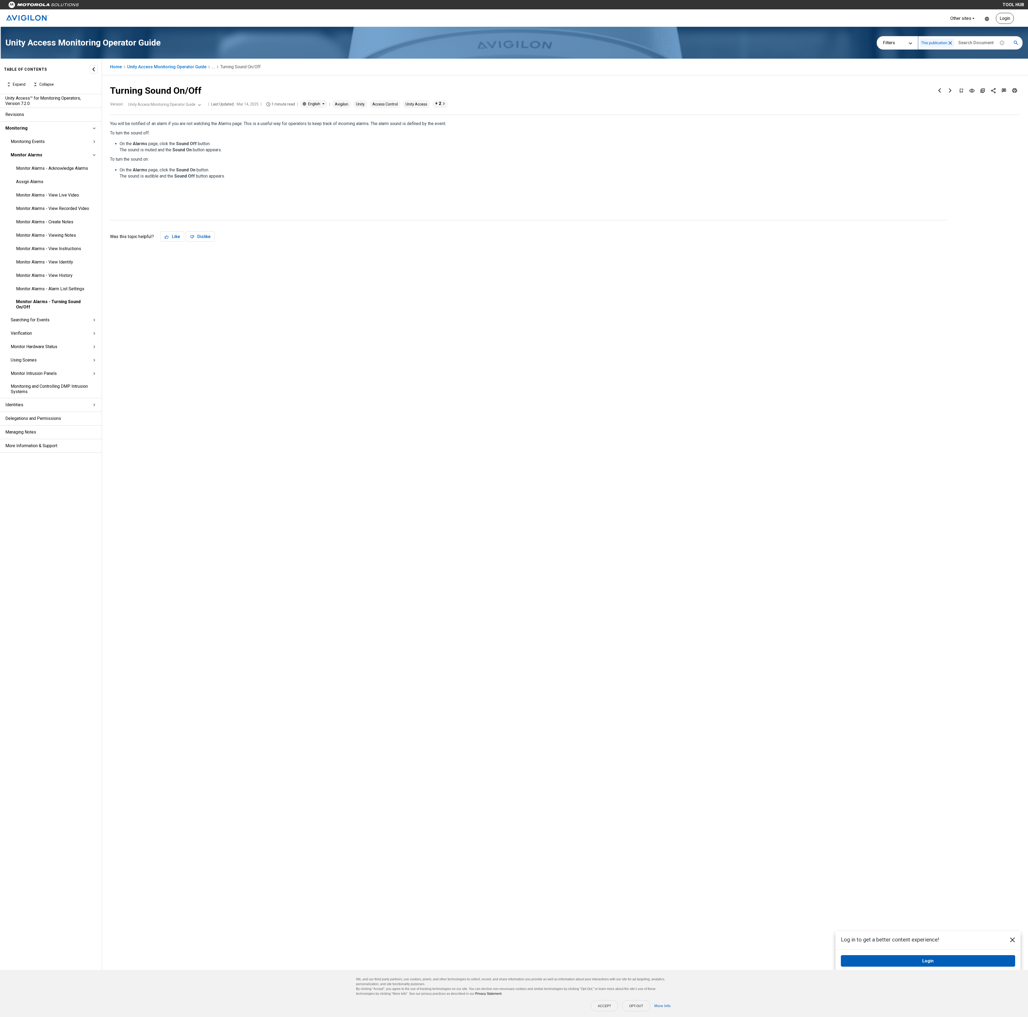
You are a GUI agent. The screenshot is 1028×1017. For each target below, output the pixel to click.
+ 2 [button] (438, 103)
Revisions (14, 114)
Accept (604, 1006)
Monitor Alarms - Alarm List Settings (50, 288)
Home (116, 67)
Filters (889, 42)
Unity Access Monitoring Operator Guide (166, 67)
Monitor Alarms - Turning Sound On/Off (48, 304)
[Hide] (94, 69)
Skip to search (140, 6)
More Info (662, 1006)
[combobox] (163, 104)
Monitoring (16, 128)
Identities (14, 404)
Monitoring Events (28, 141)
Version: (117, 104)
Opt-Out (636, 1006)
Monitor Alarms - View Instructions (48, 248)
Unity (360, 104)
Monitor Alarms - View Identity (44, 262)
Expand (19, 84)
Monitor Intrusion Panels (34, 373)
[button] (950, 43)
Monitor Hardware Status (34, 346)
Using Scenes (24, 360)
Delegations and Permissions (33, 418)
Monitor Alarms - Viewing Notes (46, 235)
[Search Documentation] (1016, 43)
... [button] (213, 67)
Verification (21, 333)
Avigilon (341, 104)
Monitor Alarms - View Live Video (47, 195)
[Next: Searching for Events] (950, 90)
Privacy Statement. (488, 994)
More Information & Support (31, 445)
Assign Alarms (29, 181)
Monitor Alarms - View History (44, 275)
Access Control (385, 104)
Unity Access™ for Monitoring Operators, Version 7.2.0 (43, 101)
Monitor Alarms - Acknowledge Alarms (52, 168)
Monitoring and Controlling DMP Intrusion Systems (49, 389)
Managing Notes (20, 432)
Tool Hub (1013, 4)
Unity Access (416, 104)
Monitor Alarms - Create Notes (44, 221)
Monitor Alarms (26, 154)
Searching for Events (30, 319)
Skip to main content (102, 6)
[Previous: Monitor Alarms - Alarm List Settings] (940, 90)
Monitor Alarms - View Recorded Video (52, 208)
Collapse (46, 84)
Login (1005, 18)
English (987, 18)
